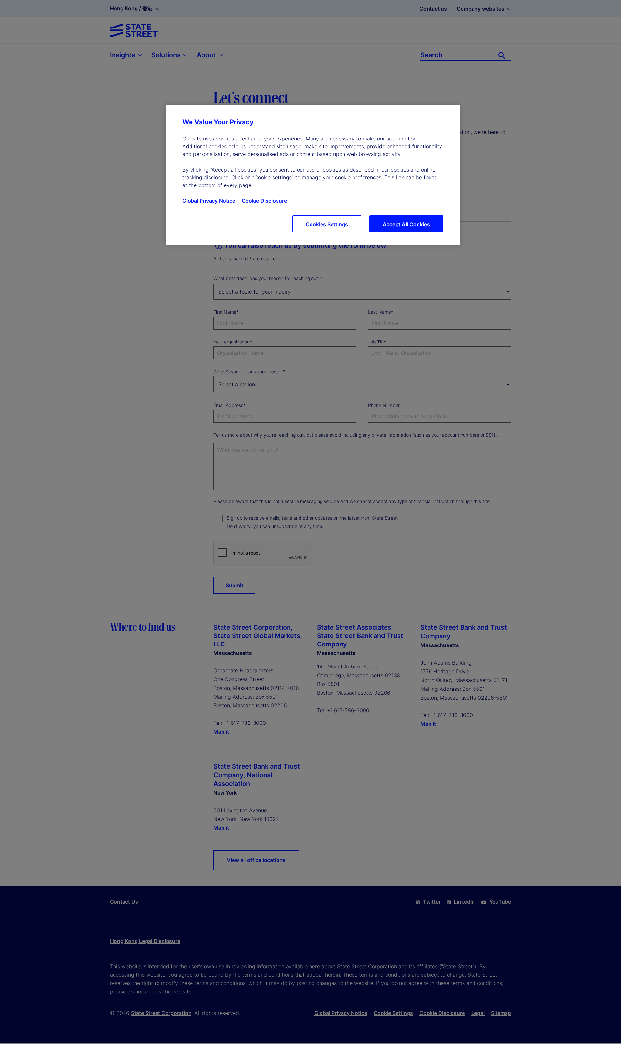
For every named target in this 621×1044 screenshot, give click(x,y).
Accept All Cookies (406, 224)
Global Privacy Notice (208, 200)
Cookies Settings (327, 224)
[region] (313, 175)
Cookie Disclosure (264, 200)
